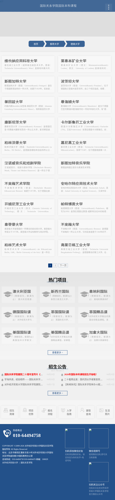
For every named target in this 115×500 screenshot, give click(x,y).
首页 (36, 44)
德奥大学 (75, 44)
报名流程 (50, 412)
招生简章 (12, 412)
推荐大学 (54, 44)
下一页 (63, 265)
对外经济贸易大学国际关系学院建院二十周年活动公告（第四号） (37, 384)
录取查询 (88, 412)
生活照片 (107, 412)
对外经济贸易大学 (10, 463)
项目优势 (31, 412)
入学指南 (69, 412)
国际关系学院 (26, 463)
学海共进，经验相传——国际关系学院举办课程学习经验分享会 (35, 379)
